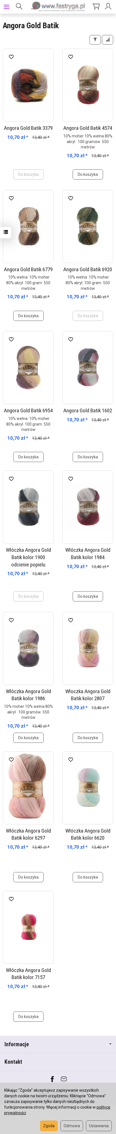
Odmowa (72, 1126)
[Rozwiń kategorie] (6, 7)
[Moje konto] (109, 7)
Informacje (17, 1044)
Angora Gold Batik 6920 (87, 269)
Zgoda (49, 1126)
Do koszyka (88, 174)
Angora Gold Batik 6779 (28, 269)
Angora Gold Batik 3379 (28, 128)
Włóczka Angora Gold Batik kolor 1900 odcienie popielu (28, 557)
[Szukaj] (19, 7)
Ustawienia (99, 1126)
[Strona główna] (58, 7)
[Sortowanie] (107, 40)
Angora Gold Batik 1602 (87, 410)
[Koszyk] (96, 7)
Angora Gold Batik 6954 (28, 410)
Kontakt (13, 1062)
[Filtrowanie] (95, 40)
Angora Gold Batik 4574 (87, 128)
